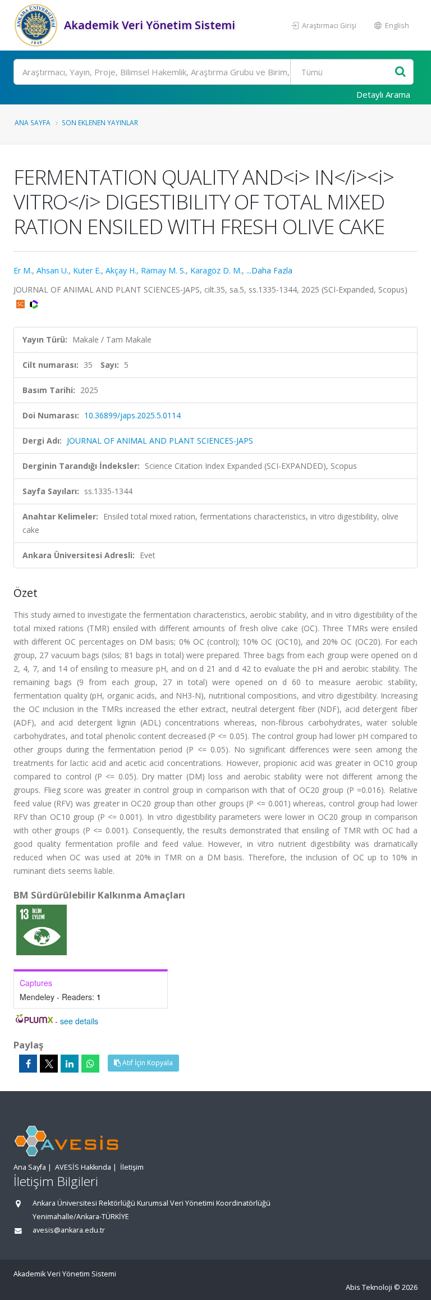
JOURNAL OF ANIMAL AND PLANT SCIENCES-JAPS (160, 440)
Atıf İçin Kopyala (147, 1063)
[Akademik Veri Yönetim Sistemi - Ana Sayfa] (37, 25)
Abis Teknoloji (369, 1287)
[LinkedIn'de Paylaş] (70, 1064)
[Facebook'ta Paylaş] (28, 1064)
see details (79, 1021)
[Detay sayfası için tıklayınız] (41, 929)
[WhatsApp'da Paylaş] (90, 1064)
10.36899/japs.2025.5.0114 (132, 415)
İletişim (132, 1167)
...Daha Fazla (269, 270)
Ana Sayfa (33, 122)
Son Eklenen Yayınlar (100, 122)
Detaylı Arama (383, 94)
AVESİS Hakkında (83, 1167)
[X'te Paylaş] (49, 1064)
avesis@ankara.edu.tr (69, 1230)
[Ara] (400, 72)
